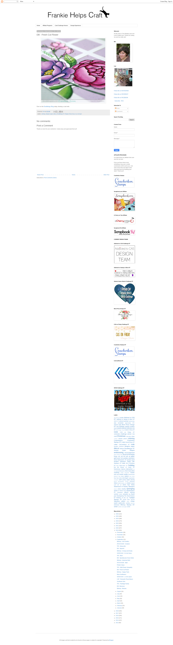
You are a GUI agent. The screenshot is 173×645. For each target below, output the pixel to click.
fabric (115, 454)
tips (127, 497)
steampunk (120, 492)
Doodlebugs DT (60, 113)
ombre (120, 478)
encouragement (130, 452)
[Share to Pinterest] (62, 112)
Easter (124, 450)
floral (70, 113)
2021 (117, 525)
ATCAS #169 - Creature (123, 544)
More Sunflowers (121, 574)
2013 (117, 622)
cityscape (128, 436)
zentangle (124, 506)
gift (129, 456)
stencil (126, 492)
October (119, 537)
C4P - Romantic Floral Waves (125, 579)
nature (127, 476)
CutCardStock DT (124, 444)
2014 (117, 620)
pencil (115, 481)
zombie (128, 506)
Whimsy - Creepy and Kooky (124, 551)
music (122, 476)
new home (132, 476)
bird (118, 426)
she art (119, 484)
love (126, 471)
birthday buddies (130, 426)
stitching (132, 492)
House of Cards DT (127, 467)
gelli (122, 456)
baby (120, 424)
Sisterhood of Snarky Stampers (124, 486)
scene (119, 483)
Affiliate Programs (47, 25)
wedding (128, 503)
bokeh (115, 428)
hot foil (116, 467)
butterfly (119, 428)
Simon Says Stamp (129, 484)
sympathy (125, 494)
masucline (127, 472)
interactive (129, 469)
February (119, 605)
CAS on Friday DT (127, 432)
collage (133, 436)
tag (129, 494)
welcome (133, 503)
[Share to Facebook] (60, 112)
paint (120, 479)
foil (127, 454)
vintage (133, 501)
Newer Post (40, 174)
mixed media (123, 474)
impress (123, 469)
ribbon (115, 483)
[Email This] (54, 112)
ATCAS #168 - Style (122, 562)
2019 (117, 530)
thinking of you (121, 497)
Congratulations (118, 440)
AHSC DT (116, 421)
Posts (118, 108)
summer (116, 494)
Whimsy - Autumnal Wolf (123, 560)
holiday (131, 465)
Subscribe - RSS (119, 101)
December (120, 532)
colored (115, 438)
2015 (117, 618)
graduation (132, 458)
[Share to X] (58, 112)
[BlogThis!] (56, 112)
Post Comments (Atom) (50, 177)
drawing (116, 450)
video (128, 501)
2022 (117, 523)
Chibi (133, 434)
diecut (54, 113)
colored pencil (122, 438)
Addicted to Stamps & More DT (126, 419)
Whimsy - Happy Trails (123, 572)
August (119, 591)
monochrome (131, 474)
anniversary (132, 421)
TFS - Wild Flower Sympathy (124, 567)
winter (116, 506)
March (119, 603)
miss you (116, 474)
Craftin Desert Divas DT (128, 442)
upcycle (133, 499)
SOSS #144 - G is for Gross (124, 553)
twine (128, 499)
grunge (129, 460)
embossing (118, 452)
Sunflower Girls (121, 581)
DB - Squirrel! (120, 548)
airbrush (121, 421)
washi (116, 503)
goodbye (125, 458)
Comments (119, 111)
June (118, 596)
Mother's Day (117, 476)
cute (133, 444)
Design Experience (75, 25)
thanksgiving (120, 496)
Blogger (111, 640)
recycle (126, 481)
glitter (133, 456)
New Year (116, 478)
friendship (131, 454)
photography (121, 481)
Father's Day (120, 454)
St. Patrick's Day (122, 490)
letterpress (122, 471)
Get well (125, 456)
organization (132, 478)
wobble (119, 506)
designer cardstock (119, 446)
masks (122, 472)
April (118, 601)
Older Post (106, 174)
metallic (132, 472)
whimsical (116, 505)
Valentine (117, 501)
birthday (121, 426)
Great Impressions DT (120, 460)
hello (123, 463)
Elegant (67, 113)
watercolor (121, 503)
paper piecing (131, 479)
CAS (116, 432)
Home (38, 25)
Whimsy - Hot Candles (123, 541)
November (120, 534)
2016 (117, 615)
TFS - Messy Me (121, 546)
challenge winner (126, 434)
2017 (117, 613)
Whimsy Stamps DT (127, 505)
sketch (115, 489)
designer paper (49, 113)
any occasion (118, 423)
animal (126, 421)
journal (117, 471)
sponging (131, 489)
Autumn (116, 424)
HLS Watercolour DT (122, 465)
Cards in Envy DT (130, 430)
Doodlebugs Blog (49, 106)
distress (122, 448)
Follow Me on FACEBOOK (121, 97)
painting (124, 479)
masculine (131, 471)
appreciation (128, 423)
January (119, 608)
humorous (117, 469)
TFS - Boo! (120, 555)
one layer (79, 113)
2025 (117, 516)
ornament (116, 479)
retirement (132, 481)
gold (115, 458)
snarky (124, 489)
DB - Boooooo (121, 586)
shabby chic (124, 483)
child (115, 436)
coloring (43, 113)
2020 (117, 528)
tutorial (124, 499)
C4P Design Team (120, 430)
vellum (123, 501)
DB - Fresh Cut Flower (123, 569)
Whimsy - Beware (121, 588)
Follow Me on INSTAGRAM (121, 90)
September (120, 539)
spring (115, 490)
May (118, 598)
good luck (120, 458)
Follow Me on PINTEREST (121, 94)
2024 (117, 518)
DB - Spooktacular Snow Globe (125, 558)
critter (116, 444)
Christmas (121, 436)
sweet (120, 494)
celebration (117, 434)
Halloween (123, 461)
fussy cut (74, 113)
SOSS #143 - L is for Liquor (124, 576)
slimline (119, 489)
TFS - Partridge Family (123, 583)
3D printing (116, 417)
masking (116, 472)
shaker (129, 483)
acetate (122, 417)
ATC (133, 423)
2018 (117, 611)
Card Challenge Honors (61, 25)
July (118, 594)
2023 (117, 521)
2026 (117, 514)
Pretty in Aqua (120, 565)
